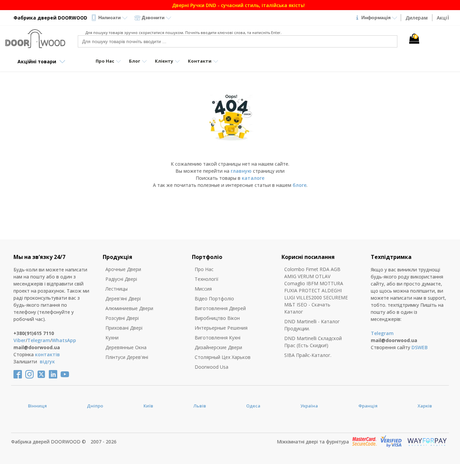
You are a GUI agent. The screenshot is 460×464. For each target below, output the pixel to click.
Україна (309, 406)
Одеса (253, 406)
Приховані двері (123, 328)
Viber (19, 340)
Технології (207, 279)
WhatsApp (64, 340)
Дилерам (416, 17)
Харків (425, 406)
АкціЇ (443, 17)
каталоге (253, 178)
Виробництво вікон (217, 318)
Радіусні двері (121, 279)
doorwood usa (211, 367)
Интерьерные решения (221, 328)
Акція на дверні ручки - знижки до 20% (261, 5)
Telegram (38, 340)
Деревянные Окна (125, 347)
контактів (47, 354)
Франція (367, 406)
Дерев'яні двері (123, 298)
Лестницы (116, 289)
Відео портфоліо (214, 298)
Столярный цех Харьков (223, 357)
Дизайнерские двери (218, 347)
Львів (199, 406)
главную (241, 171)
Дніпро (95, 406)
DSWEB (420, 347)
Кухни (112, 337)
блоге (299, 185)
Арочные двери (123, 269)
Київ (148, 406)
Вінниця (37, 406)
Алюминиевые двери (129, 308)
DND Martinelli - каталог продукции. (312, 325)
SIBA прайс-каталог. (307, 355)
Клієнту (164, 61)
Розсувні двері (122, 318)
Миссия (203, 289)
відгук (47, 361)
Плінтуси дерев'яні (126, 357)
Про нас (204, 269)
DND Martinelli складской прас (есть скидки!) (313, 342)
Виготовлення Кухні (217, 337)
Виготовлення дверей (220, 308)
